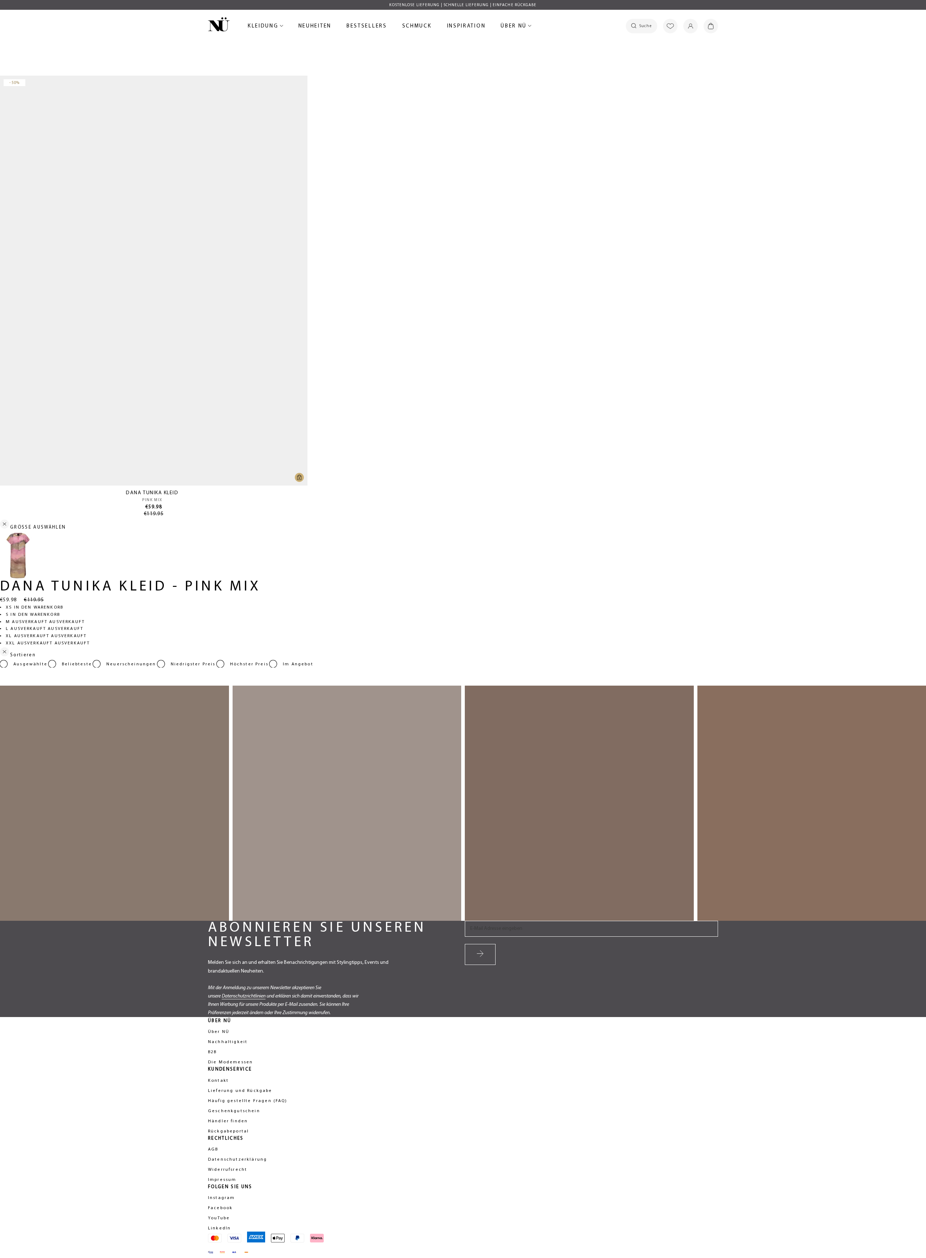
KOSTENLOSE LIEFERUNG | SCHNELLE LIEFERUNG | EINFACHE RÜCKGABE (462, 5)
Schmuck (417, 27)
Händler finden (228, 1121)
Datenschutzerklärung (237, 1159)
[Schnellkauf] (299, 477)
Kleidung (264, 27)
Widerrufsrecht (227, 1170)
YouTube (219, 1218)
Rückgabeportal (228, 1131)
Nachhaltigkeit (227, 1042)
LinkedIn (219, 1228)
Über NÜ (515, 27)
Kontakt (218, 1081)
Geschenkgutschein (234, 1111)
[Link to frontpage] (219, 25)
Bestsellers (367, 27)
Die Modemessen (230, 1062)
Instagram (221, 1198)
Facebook (220, 1208)
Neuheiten (314, 27)
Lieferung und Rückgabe (240, 1091)
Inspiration (466, 26)
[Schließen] (4, 653)
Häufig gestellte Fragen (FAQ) (248, 1101)
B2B (212, 1052)
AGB (213, 1149)
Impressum (222, 1180)
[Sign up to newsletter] (480, 954)
